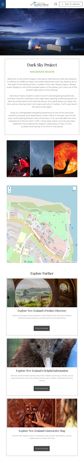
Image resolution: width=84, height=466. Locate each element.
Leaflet (57, 262)
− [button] (9, 191)
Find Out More (41, 328)
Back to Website (72, 4)
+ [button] (9, 188)
